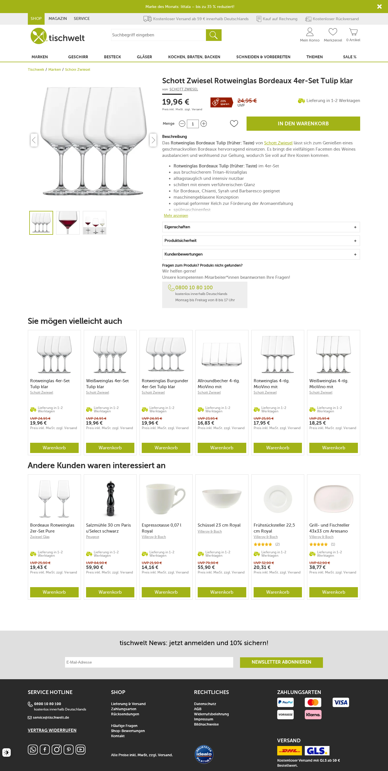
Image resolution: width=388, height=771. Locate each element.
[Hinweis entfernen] (379, 6)
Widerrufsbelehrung (211, 714)
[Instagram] (57, 753)
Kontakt (118, 736)
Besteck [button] (112, 57)
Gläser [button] (144, 57)
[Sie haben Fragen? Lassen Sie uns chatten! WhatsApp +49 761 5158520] (33, 753)
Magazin (58, 18)
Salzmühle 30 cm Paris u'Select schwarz (108, 528)
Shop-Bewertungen (128, 731)
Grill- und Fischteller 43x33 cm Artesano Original (329, 528)
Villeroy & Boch (154, 537)
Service (82, 18)
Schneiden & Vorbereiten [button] (263, 57)
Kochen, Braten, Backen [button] (194, 57)
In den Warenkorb (303, 123)
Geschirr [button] (78, 57)
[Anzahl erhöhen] (203, 124)
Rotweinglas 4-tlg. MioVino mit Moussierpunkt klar (272, 383)
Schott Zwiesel (77, 69)
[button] (234, 124)
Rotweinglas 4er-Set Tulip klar (50, 383)
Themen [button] (314, 57)
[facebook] (45, 753)
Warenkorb (54, 447)
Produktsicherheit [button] (180, 240)
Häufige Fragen (124, 726)
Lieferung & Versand (128, 704)
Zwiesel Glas (39, 537)
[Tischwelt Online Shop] (58, 36)
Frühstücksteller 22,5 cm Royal (274, 528)
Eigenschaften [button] (177, 227)
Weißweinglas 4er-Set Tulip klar (107, 383)
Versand (197, 109)
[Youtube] (80, 753)
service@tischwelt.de (51, 718)
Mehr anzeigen (176, 215)
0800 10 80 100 (194, 287)
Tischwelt (36, 69)
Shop (36, 18)
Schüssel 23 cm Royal (219, 525)
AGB (197, 709)
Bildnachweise (206, 724)
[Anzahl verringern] (182, 124)
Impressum (203, 719)
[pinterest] (69, 753)
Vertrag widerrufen (52, 730)
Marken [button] (40, 57)
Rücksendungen (125, 714)
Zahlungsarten (123, 709)
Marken (54, 69)
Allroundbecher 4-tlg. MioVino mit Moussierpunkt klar (219, 383)
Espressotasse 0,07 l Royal (161, 528)
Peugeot (92, 537)
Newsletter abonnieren (281, 662)
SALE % (349, 57)
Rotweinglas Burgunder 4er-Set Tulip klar (165, 383)
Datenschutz (205, 704)
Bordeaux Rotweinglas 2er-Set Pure (52, 528)
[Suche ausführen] (213, 35)
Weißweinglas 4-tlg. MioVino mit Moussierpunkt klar (329, 383)
